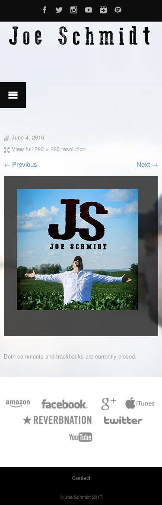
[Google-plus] (103, 8)
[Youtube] (88, 8)
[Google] (107, 408)
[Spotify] (117, 8)
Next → (147, 163)
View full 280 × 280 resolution (49, 149)
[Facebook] (44, 8)
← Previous (20, 163)
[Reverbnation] (57, 424)
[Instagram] (73, 8)
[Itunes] (140, 408)
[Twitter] (59, 8)
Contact (81, 477)
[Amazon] (17, 408)
